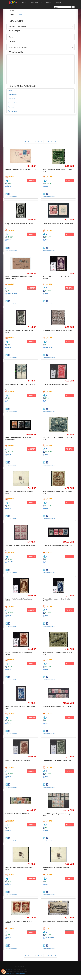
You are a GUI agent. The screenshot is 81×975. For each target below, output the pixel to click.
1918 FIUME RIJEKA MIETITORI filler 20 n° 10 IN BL (57, 331)
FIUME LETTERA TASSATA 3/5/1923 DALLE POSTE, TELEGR (18, 277)
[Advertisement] (40, 69)
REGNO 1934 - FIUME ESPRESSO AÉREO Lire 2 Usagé (20, 707)
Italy (46, 186)
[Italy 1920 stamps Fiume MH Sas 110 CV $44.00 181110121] (58, 479)
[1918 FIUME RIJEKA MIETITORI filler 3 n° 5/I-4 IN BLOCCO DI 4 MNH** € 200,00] (21, 532)
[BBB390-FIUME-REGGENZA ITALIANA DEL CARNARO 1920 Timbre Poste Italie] (21, 425)
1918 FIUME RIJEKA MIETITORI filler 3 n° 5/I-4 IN (20, 545)
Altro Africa (49, 347)
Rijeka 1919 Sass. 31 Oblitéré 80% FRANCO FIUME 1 (56, 868)
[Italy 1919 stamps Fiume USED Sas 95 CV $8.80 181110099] (58, 425)
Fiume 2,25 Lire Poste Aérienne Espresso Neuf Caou (57, 761)
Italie (9, 186)
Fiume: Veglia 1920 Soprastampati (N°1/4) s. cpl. (57, 545)
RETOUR (19, 14)
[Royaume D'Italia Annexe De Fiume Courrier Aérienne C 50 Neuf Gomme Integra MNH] (20, 586)
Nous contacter (10, 973)
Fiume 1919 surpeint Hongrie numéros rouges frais (57, 814)
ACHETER (31, 181)
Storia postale (12, 293)
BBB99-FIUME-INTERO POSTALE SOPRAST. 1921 (20, 169)
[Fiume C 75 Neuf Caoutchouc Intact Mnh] (20, 747)
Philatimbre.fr (10, 969)
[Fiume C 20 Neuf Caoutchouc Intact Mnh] (58, 371)
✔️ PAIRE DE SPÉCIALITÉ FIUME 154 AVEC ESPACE (18, 922)
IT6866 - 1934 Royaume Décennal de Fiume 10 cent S (19, 224)
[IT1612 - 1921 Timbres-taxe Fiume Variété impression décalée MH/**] (58, 210)
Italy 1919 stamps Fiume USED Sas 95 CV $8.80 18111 (57, 438)
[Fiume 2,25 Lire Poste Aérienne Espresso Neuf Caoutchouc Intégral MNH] (58, 747)
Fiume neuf (11, 99)
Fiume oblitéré (12, 103)
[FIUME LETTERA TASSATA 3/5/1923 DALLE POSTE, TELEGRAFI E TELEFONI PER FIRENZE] (21, 263)
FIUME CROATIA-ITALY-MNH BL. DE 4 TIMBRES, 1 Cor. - (20, 385)
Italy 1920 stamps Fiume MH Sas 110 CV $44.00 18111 (57, 492)
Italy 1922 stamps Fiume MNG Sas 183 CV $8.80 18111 (57, 653)
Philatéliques (49, 938)
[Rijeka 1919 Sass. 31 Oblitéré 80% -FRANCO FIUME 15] (21, 854)
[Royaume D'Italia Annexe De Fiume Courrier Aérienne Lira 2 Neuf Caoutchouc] (58, 586)
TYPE (22, 2)
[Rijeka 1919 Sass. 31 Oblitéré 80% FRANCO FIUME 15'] (58, 854)
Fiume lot (11, 107)
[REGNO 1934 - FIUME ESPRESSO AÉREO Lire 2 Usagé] (21, 693)
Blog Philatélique (20, 973)
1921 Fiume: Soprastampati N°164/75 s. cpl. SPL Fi (57, 707)
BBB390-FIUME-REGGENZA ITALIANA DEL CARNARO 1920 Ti (18, 438)
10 (55, 142)
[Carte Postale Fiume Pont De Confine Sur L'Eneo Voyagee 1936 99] (58, 908)
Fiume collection (13, 111)
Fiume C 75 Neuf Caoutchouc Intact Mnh (17, 760)
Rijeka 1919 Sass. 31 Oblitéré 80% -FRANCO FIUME (18, 868)
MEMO (58, 2)
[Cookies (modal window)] (3, 971)
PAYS (48, 2)
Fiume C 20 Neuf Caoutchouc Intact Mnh (55, 384)
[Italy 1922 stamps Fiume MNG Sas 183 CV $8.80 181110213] (58, 640)
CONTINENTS (35, 2)
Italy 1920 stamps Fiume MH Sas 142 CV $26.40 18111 (57, 170)
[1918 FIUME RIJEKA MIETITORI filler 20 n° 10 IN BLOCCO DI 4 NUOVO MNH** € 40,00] (58, 317)
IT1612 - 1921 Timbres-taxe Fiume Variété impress (58, 223)
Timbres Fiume (12, 95)
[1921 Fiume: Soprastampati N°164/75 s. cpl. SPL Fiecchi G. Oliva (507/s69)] (58, 693)
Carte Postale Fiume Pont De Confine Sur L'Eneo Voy (58, 922)
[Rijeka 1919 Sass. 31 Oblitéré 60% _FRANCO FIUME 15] (20, 479)
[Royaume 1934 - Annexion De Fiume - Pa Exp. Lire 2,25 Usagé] (21, 317)
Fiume (10, 91)
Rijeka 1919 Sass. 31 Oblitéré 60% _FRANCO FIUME (18, 492)
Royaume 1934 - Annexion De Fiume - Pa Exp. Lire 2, (19, 331)
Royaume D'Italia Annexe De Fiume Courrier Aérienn (56, 277)
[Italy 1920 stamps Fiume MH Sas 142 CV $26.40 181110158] (58, 156)
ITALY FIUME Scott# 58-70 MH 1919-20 (17, 814)
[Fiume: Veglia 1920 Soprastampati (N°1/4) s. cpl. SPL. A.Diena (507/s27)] (58, 532)
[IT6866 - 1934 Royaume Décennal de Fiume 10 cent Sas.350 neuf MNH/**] (20, 210)
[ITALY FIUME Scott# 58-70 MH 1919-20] (21, 800)
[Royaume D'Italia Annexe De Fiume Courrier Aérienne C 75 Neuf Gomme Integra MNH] (21, 640)
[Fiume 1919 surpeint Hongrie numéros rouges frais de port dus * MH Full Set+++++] (58, 801)
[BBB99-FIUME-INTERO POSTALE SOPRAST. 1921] (21, 156)
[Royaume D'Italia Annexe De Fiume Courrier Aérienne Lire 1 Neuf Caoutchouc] (58, 264)
